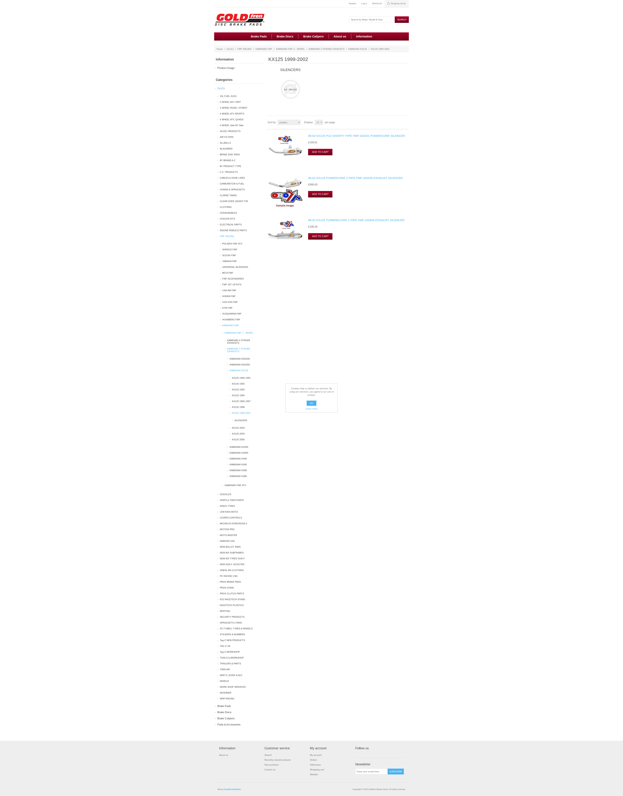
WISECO (224, 681)
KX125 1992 (238, 383)
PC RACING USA (229, 576)
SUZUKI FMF (229, 255)
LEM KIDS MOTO (229, 512)
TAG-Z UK (225, 646)
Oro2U (230, 49)
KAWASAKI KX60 (238, 458)
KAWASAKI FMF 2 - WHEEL (290, 49)
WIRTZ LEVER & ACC (231, 675)
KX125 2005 (238, 439)
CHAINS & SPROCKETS (232, 189)
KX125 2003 (238, 428)
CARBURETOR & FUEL (232, 183)
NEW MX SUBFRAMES (232, 552)
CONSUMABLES (228, 213)
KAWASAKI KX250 (239, 447)
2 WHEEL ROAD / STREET (234, 108)
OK (311, 403)
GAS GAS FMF (230, 302)
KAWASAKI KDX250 (240, 364)
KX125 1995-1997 (241, 401)
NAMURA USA (227, 541)
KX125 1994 (238, 395)
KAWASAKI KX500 (239, 452)
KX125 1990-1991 (241, 378)
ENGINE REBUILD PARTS (233, 230)
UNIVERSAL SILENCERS (235, 267)
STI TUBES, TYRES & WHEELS (236, 628)
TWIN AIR (225, 669)
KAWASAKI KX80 (238, 470)
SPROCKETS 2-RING (231, 622)
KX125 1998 (238, 407)
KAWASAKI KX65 (238, 464)
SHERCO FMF (229, 249)
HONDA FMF (229, 296)
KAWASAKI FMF (264, 49)
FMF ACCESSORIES (233, 278)
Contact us (269, 769)
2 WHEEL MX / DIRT (230, 102)
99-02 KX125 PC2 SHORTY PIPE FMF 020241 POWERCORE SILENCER (356, 135)
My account (316, 755)
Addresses (315, 764)
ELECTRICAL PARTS (231, 224)
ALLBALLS (225, 143)
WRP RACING (227, 698)
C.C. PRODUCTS (229, 172)
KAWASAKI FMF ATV (235, 485)
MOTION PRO (227, 529)
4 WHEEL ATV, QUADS (231, 119)
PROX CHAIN (227, 587)
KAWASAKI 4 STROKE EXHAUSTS (238, 341)
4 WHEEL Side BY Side (232, 125)
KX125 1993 (238, 389)
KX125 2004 (238, 433)
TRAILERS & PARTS (230, 663)
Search (268, 755)
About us (340, 36)
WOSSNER (225, 692)
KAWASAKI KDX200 (240, 358)
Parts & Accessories (228, 724)
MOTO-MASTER (228, 535)
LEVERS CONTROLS (231, 517)
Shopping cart (317, 769)
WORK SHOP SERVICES (233, 687)
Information (364, 36)
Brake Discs (285, 36)
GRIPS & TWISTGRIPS (232, 500)
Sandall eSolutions (232, 789)
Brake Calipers (313, 36)
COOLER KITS (227, 218)
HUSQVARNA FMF (232, 313)
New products (271, 764)
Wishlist (314, 774)
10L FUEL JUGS (228, 96)
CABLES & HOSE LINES (232, 178)
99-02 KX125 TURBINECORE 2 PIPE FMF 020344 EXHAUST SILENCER (356, 220)
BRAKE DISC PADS (230, 154)
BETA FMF (227, 273)
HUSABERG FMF (231, 319)
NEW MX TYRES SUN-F (232, 558)
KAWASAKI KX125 (357, 49)
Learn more (311, 408)
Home (220, 49)
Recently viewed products (277, 760)
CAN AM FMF (229, 290)
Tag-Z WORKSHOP (230, 652)
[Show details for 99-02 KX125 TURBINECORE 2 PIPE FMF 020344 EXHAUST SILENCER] (285, 235)
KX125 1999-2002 (241, 413)
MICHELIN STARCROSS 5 (233, 523)
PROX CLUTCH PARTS (232, 593)
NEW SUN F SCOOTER (232, 564)
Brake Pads (259, 36)
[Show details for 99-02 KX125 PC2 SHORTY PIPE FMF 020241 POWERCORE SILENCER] (285, 150)
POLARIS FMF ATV (232, 243)
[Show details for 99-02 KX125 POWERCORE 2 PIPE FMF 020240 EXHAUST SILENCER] (285, 192)
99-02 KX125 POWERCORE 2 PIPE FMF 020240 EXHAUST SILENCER (355, 178)
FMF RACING (244, 49)
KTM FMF (227, 308)
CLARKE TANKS (228, 195)
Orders (313, 760)
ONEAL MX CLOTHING (232, 570)
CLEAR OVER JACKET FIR (234, 201)
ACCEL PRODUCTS (230, 131)
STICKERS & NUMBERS (232, 634)
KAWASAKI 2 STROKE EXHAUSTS (326, 49)
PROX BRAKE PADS (230, 582)
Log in (364, 3)
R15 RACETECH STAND (232, 599)
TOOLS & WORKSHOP (232, 657)
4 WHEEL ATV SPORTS (232, 113)
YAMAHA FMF (229, 261)
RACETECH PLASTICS (232, 605)
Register (352, 3)
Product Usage (226, 68)
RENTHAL (225, 611)
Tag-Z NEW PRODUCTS (232, 640)
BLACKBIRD (226, 148)
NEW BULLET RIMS (230, 547)
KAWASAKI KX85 (238, 476)
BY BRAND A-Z (227, 160)
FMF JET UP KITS (231, 284)
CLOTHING (226, 207)
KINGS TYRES (227, 506)
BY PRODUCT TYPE (230, 166)
